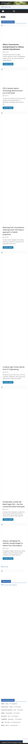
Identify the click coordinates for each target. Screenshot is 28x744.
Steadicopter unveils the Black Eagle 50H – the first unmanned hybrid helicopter (14, 504)
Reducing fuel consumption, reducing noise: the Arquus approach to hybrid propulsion (13, 231)
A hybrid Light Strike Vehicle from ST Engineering (13, 368)
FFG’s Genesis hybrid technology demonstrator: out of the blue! (13, 90)
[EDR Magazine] (3, 11)
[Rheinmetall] (4, 566)
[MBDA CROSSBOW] (14, 3)
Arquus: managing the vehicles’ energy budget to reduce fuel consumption (13, 543)
